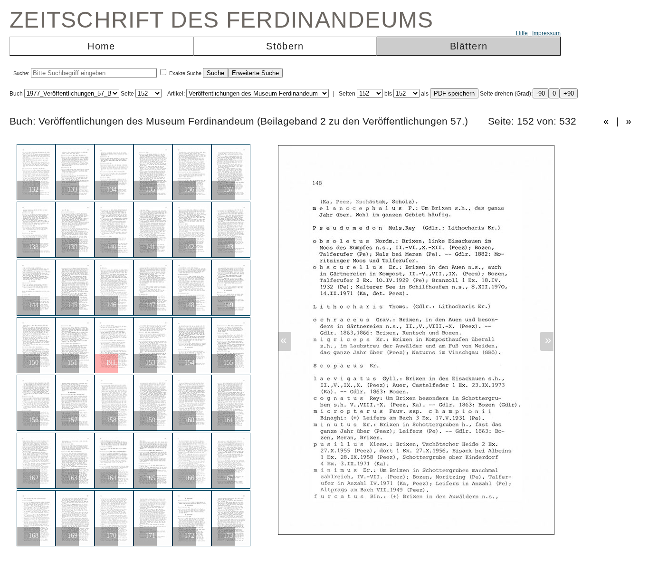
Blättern (468, 46)
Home (101, 46)
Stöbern (285, 46)
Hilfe (522, 33)
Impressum (546, 33)
